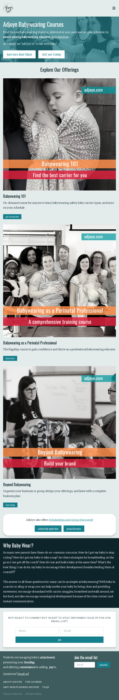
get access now (12, 216)
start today (10, 505)
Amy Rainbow (59, 37)
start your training (51, 54)
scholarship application (48, 529)
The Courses (33, 682)
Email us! (23, 674)
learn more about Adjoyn (19, 54)
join (59, 640)
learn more (10, 358)
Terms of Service (12, 693)
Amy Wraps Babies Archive (21, 687)
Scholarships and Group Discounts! (71, 520)
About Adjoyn (12, 682)
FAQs (45, 687)
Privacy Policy (34, 693)
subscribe (103, 664)
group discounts (74, 529)
